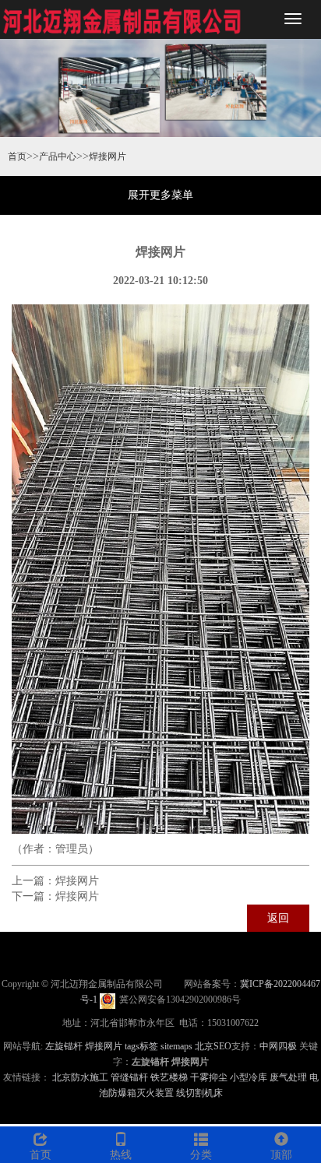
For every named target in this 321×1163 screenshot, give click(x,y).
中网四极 (278, 1046)
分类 (201, 1155)
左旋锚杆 (64, 1046)
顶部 (281, 1155)
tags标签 (141, 1046)
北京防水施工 (80, 1077)
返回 (278, 918)
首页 (17, 156)
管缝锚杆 (129, 1077)
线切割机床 (199, 1092)
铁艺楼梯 (169, 1077)
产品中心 (57, 156)
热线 (121, 1155)
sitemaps (176, 1046)
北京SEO (213, 1046)
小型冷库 (248, 1077)
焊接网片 (107, 156)
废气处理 (288, 1077)
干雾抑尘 (209, 1077)
